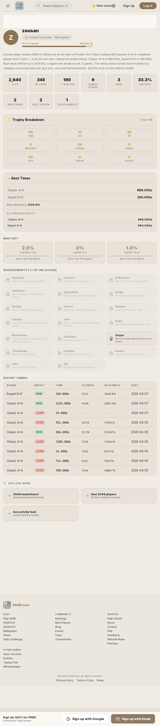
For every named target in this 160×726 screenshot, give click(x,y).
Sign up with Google (88, 719)
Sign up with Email (136, 719)
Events (59, 631)
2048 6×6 (9, 626)
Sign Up (129, 5)
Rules (100, 680)
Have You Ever (12, 654)
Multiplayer (10, 631)
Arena (6, 635)
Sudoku (8, 658)
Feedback (113, 635)
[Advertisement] (80, 21)
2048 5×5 (9, 622)
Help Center (114, 618)
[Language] (113, 5)
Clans (58, 635)
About (111, 622)
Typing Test (10, 662)
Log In (148, 5)
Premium (112, 643)
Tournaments (63, 639)
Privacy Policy (64, 680)
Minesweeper (11, 666)
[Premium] (93, 5)
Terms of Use (85, 680)
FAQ (109, 631)
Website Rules (116, 639)
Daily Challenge (12, 639)
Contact (112, 626)
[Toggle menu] (7, 5)
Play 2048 (9, 618)
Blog (58, 626)
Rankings (60, 618)
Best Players (63, 622)
